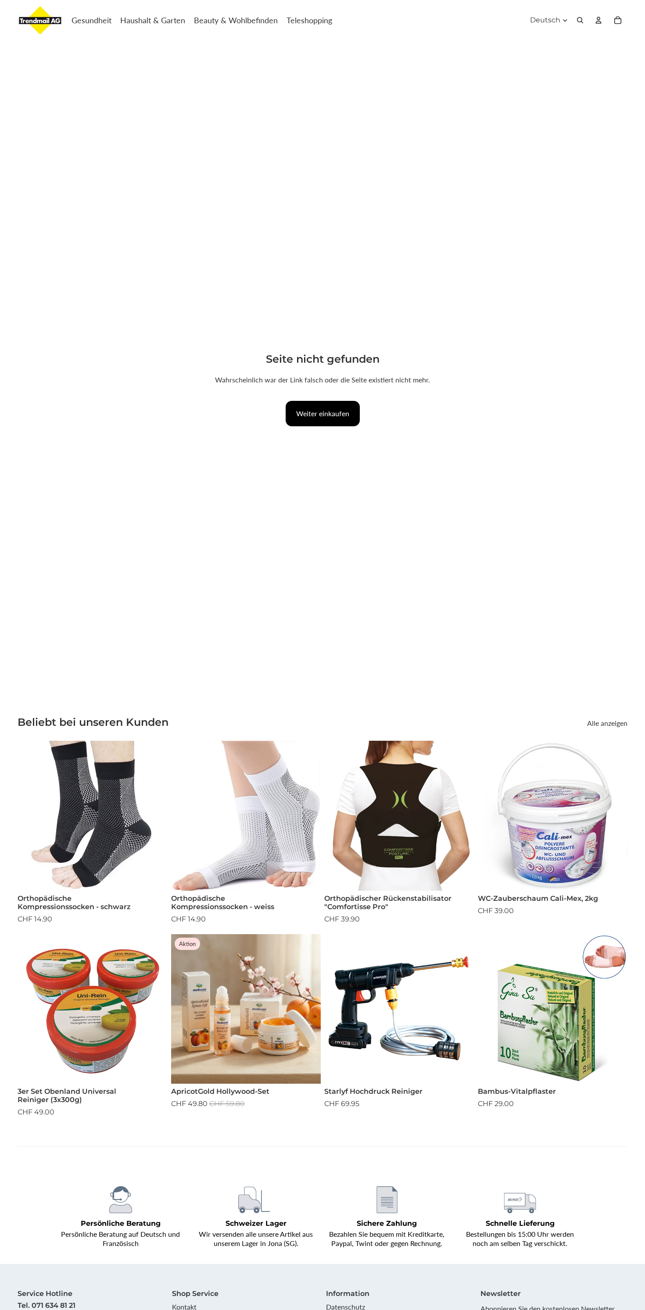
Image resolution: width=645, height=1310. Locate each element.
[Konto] (598, 20)
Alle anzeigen (607, 723)
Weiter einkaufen (322, 413)
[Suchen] (580, 20)
